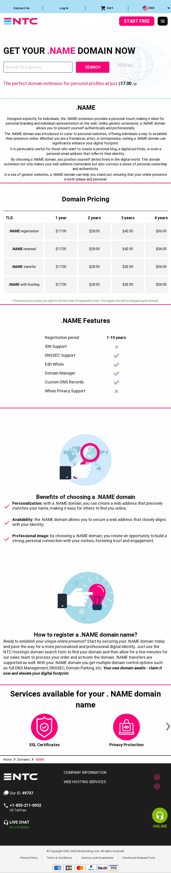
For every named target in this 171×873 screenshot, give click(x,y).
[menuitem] (21, 8)
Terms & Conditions (59, 857)
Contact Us (21, 8)
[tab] (114, 772)
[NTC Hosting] (20, 20)
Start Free (137, 21)
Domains (23, 759)
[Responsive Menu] (162, 21)
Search (92, 67)
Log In (64, 8)
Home (7, 759)
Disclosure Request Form (139, 857)
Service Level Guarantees (97, 857)
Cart (109, 8)
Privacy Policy (28, 857)
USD (151, 8)
